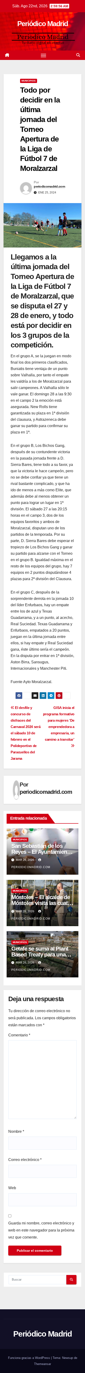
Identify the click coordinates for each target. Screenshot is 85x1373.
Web (12, 1188)
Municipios (28, 80)
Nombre (16, 1131)
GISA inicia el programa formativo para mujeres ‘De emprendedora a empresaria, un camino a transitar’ (58, 723)
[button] (78, 55)
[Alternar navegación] (43, 55)
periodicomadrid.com (49, 186)
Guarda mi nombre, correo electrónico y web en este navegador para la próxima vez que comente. (41, 1230)
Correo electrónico (25, 1160)
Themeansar (42, 1364)
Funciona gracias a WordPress (29, 1358)
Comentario (19, 1035)
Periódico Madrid (42, 24)
